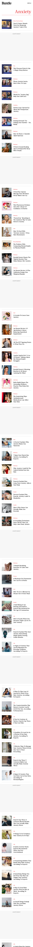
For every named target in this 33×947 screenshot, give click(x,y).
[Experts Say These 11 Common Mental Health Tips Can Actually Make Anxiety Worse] (16, 821)
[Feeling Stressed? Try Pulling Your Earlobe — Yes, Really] (16, 121)
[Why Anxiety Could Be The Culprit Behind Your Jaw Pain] (16, 469)
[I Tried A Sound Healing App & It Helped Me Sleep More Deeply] (16, 147)
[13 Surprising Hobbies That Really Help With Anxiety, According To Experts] (16, 861)
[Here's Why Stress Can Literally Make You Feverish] (16, 508)
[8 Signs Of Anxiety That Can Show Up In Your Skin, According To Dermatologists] (16, 775)
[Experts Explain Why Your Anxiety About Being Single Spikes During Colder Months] (16, 633)
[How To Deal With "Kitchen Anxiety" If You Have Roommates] (16, 232)
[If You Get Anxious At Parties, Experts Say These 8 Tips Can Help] (16, 720)
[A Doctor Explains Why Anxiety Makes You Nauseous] (16, 443)
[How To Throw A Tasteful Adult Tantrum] (16, 134)
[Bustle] (6, 3)
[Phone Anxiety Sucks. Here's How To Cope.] (16, 82)
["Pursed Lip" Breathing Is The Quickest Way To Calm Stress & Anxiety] (16, 219)
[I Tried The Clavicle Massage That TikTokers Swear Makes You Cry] (16, 192)
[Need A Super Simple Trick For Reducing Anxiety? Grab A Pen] (16, 24)
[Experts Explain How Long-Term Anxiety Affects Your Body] (16, 482)
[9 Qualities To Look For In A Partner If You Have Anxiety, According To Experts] (16, 733)
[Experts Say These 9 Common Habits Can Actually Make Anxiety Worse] (16, 761)
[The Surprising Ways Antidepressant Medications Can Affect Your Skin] (16, 397)
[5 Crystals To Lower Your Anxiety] (16, 316)
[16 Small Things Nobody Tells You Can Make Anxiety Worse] (16, 902)
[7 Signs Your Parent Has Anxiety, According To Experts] (16, 456)
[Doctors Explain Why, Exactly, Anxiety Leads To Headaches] (16, 495)
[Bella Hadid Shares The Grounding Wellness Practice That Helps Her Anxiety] (16, 383)
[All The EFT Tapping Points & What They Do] (16, 343)
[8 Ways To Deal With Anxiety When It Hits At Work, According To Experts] (16, 889)
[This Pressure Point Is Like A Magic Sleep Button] (16, 69)
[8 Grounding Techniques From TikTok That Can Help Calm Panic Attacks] (16, 521)
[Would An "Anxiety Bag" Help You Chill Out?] (16, 95)
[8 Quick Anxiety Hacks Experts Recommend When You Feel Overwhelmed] (16, 848)
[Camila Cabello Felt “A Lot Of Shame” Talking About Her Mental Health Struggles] (16, 356)
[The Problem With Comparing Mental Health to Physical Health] (16, 245)
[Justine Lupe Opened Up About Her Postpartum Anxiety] (16, 108)
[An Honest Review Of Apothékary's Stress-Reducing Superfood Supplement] (16, 329)
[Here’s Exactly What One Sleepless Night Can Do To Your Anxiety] (16, 619)
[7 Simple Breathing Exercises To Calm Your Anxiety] (16, 566)
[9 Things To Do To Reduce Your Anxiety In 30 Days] (16, 834)
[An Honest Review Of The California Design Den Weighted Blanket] (16, 271)
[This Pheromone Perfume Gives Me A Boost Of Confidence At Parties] (16, 205)
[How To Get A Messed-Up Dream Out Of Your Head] (16, 592)
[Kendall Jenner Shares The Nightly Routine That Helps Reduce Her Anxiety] (16, 258)
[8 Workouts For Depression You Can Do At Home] (16, 579)
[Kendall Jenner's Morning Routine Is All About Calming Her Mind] (16, 370)
